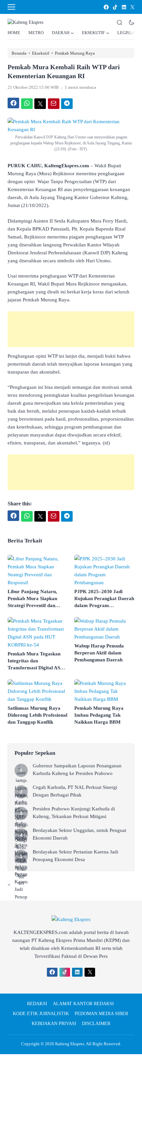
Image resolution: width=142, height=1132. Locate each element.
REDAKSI (37, 1003)
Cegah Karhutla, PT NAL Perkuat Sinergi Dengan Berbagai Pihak (75, 791)
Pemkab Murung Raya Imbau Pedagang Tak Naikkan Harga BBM (99, 715)
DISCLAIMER (96, 1023)
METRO (36, 32)
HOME (14, 32)
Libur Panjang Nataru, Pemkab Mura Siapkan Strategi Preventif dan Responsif (32, 599)
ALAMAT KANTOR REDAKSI (83, 1003)
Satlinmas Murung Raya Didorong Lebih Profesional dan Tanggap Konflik (37, 715)
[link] (105, 7)
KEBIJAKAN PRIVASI (54, 1023)
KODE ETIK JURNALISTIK (41, 1013)
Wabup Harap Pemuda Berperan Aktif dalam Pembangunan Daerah (99, 652)
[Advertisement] (71, 329)
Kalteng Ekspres (69, 1043)
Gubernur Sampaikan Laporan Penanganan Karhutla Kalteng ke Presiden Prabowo (77, 769)
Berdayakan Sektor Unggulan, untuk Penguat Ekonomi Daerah (79, 834)
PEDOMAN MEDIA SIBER (101, 1013)
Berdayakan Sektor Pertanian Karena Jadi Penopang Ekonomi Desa (75, 855)
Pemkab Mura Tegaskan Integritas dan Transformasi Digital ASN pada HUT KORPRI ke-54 (36, 661)
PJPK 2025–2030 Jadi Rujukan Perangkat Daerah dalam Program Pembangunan (104, 599)
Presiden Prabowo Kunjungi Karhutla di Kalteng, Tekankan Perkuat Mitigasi (74, 812)
